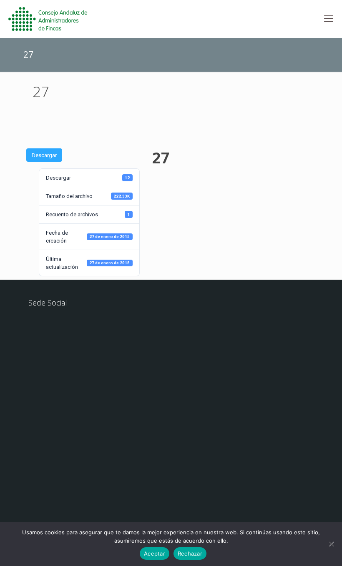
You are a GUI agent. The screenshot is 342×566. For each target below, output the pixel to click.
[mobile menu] (329, 19)
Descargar (44, 155)
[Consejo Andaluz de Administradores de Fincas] (52, 19)
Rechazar (190, 553)
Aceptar (154, 553)
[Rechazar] (331, 544)
